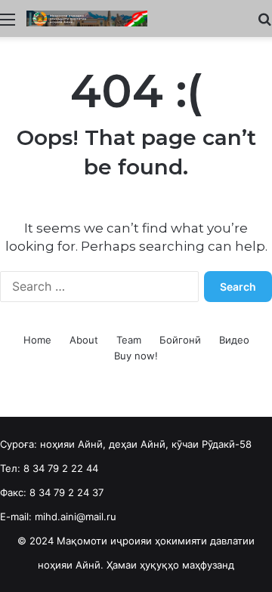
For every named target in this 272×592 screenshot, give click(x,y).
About (84, 340)
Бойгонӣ (180, 340)
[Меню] (7, 25)
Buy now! (136, 356)
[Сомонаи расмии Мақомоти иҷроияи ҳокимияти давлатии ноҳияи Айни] (86, 18)
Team (128, 340)
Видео (234, 340)
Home (37, 340)
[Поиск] (264, 25)
